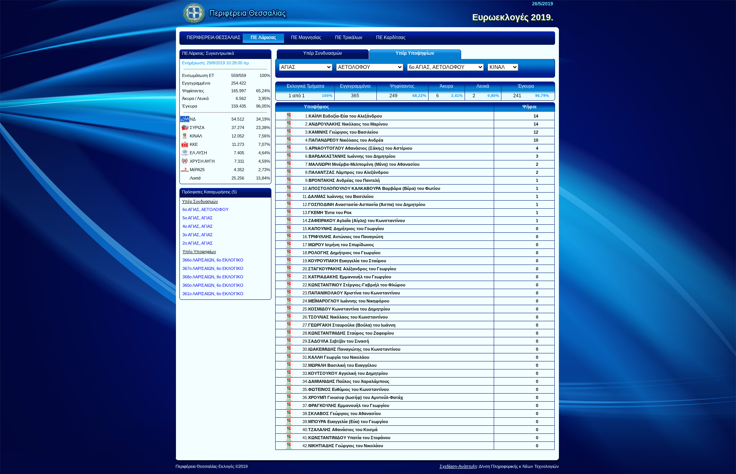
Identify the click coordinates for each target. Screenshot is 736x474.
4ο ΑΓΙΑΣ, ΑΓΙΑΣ (197, 226)
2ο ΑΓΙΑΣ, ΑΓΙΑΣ (197, 243)
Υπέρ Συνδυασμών (322, 53)
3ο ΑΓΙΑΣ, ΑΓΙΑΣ (197, 234)
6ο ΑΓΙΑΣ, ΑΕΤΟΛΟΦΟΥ (205, 209)
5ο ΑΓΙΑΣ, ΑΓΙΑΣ (197, 218)
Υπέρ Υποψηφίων (415, 53)
